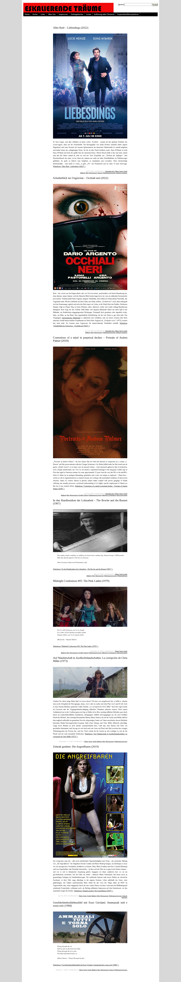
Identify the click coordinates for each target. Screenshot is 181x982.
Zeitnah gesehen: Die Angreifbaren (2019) (76, 746)
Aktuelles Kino (110, 171)
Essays (100, 173)
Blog (87, 173)
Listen (88, 14)
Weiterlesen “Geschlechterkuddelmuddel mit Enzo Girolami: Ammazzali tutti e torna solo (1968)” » (86, 965)
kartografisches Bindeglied (71, 318)
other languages (122, 495)
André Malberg (97, 741)
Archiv (35, 14)
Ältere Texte (119, 171)
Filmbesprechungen (109, 173)
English (80, 495)
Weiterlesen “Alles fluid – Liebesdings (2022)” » (69, 166)
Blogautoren (93, 173)
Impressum (63, 14)
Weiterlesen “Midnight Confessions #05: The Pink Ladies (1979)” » (75, 646)
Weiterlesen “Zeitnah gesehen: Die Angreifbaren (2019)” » (93, 891)
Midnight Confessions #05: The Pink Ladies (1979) (81, 580)
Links (43, 14)
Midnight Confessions (109, 495)
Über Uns (52, 14)
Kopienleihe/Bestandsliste (128, 14)
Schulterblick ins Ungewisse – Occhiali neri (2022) (80, 177)
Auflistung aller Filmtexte (104, 14)
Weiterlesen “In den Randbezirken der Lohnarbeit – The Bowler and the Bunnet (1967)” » (83, 569)
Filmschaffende (122, 576)
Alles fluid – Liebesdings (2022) (70, 27)
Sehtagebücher (77, 14)
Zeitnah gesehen (121, 173)
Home (27, 14)
